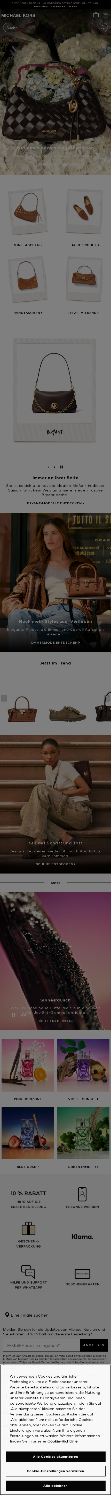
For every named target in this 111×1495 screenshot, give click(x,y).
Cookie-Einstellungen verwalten (55, 1471)
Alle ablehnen (55, 1485)
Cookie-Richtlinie (62, 1441)
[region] (55, 1429)
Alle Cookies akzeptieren (55, 1456)
